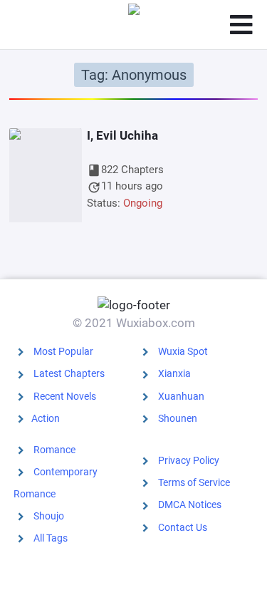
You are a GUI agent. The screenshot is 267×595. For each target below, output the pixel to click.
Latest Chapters (69, 373)
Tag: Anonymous (134, 74)
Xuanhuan (181, 396)
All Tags (50, 538)
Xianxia (174, 373)
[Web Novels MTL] (134, 25)
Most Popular (63, 351)
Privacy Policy (188, 460)
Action (45, 418)
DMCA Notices (189, 504)
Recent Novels (64, 396)
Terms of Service (194, 482)
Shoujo (48, 516)
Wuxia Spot (183, 351)
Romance (54, 449)
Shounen (177, 418)
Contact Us (182, 527)
